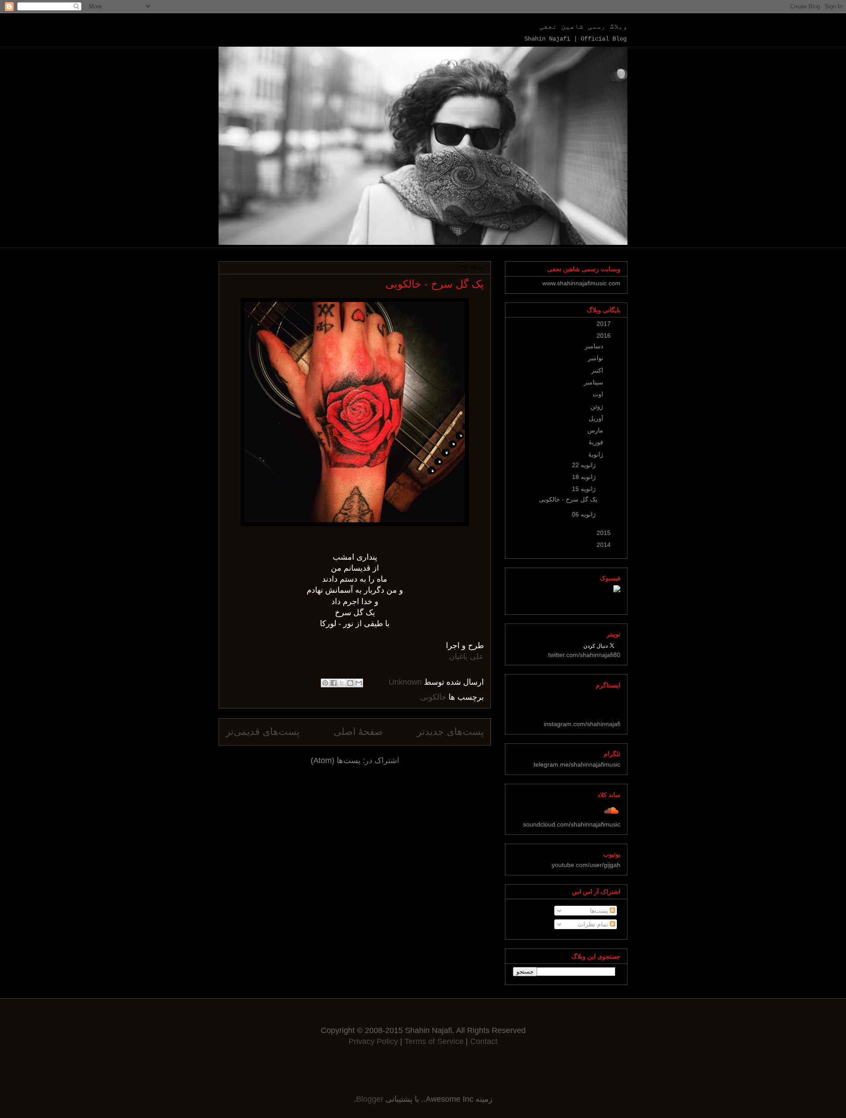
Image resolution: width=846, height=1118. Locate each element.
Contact (483, 1041)
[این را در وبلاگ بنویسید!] (350, 683)
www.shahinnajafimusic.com (581, 283)
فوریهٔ (595, 442)
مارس (594, 430)
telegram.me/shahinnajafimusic (577, 764)
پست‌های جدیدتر (450, 731)
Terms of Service (435, 1041)
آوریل (595, 418)
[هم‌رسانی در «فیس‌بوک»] (333, 683)
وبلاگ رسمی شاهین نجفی (583, 27)
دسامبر (593, 346)
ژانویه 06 (583, 514)
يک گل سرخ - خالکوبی (435, 284)
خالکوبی (433, 697)
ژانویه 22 (583, 465)
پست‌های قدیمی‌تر (263, 731)
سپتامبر (592, 382)
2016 (603, 335)
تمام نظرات (594, 924)
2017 (603, 323)
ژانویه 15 (583, 488)
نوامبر (594, 358)
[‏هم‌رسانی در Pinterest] (325, 683)
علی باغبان (466, 656)
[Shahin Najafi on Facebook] (616, 590)
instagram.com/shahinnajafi (582, 723)
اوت (597, 394)
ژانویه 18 (583, 476)
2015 (603, 532)
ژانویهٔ (594, 454)
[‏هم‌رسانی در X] (342, 683)
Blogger (369, 1099)
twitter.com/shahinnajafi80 (584, 654)
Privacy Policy (373, 1041)
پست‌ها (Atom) (335, 760)
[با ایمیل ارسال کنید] (358, 683)
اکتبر (596, 370)
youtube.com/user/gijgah (586, 864)
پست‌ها (600, 910)
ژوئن (596, 406)
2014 (603, 544)
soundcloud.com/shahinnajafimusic (571, 824)
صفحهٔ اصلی (358, 731)
